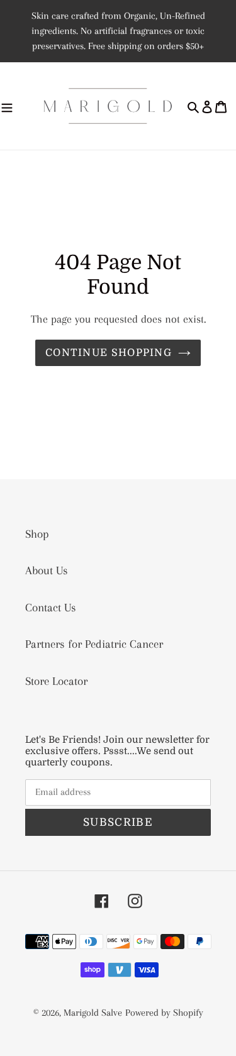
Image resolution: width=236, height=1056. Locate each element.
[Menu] (7, 106)
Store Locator (56, 681)
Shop (37, 534)
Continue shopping (108, 352)
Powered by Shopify (164, 1012)
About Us (46, 570)
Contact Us (50, 607)
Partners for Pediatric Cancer (94, 644)
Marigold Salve (93, 1012)
